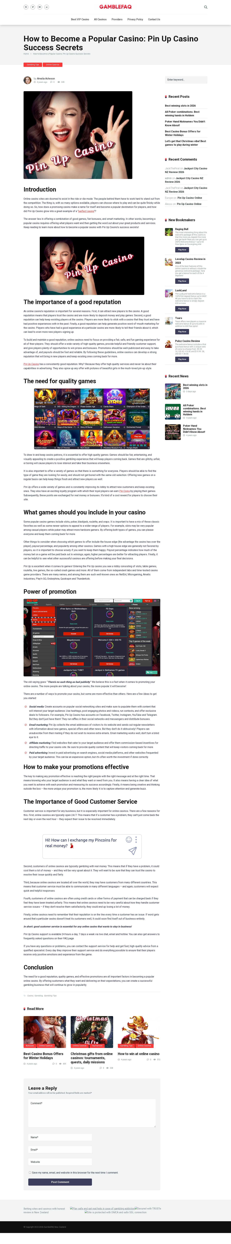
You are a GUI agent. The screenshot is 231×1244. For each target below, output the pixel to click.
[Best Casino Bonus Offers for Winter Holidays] (45, 1032)
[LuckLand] (169, 296)
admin (168, 178)
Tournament (97, 1046)
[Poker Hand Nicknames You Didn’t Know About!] (173, 439)
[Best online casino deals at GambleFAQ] (115, 7)
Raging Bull (181, 229)
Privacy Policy (135, 19)
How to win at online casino (139, 1054)
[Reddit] (46, 7)
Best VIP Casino (80, 19)
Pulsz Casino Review (187, 341)
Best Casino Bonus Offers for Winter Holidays (43, 1056)
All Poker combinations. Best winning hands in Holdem (182, 113)
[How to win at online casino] (139, 1032)
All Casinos (100, 19)
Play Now (182, 250)
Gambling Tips (33, 65)
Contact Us (154, 19)
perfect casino (86, 211)
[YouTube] (39, 7)
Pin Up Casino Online (189, 197)
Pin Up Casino (31, 364)
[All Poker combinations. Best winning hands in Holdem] (173, 418)
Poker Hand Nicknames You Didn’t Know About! (185, 123)
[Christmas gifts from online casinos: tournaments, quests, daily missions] (92, 1032)
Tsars (178, 318)
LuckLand (181, 290)
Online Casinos (52, 65)
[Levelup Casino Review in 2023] (169, 265)
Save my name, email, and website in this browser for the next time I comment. (75, 1172)
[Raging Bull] (169, 235)
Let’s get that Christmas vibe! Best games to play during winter (185, 143)
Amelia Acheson (46, 78)
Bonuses (30, 1046)
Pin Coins (124, 491)
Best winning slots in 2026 (180, 105)
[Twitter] (32, 7)
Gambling (38, 996)
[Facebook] (26, 7)
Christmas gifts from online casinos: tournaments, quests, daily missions (92, 1058)
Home (26, 54)
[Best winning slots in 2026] (173, 398)
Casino (30, 996)
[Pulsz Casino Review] (169, 346)
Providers (117, 19)
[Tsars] (169, 324)
